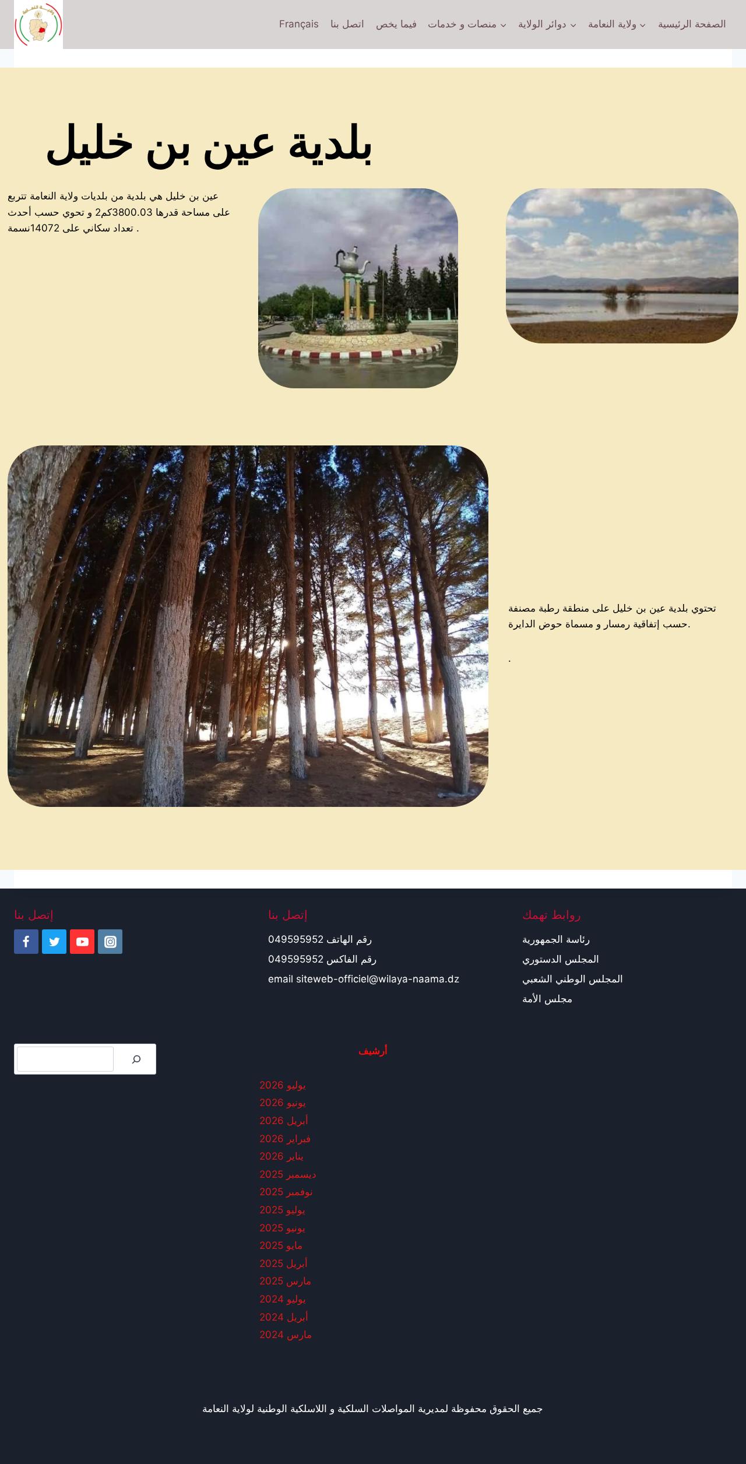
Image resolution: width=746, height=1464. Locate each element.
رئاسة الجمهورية (556, 939)
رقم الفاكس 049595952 (322, 959)
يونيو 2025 (282, 1228)
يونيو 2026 (282, 1102)
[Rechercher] (136, 1059)
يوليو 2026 (282, 1085)
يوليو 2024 (282, 1299)
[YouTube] (82, 941)
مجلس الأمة (547, 999)
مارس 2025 (285, 1281)
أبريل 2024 (283, 1317)
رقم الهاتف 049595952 (320, 939)
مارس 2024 (285, 1334)
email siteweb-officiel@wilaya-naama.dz (363, 979)
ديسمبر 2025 (287, 1174)
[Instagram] (110, 941)
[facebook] (26, 941)
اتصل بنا (347, 24)
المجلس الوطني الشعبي (572, 979)
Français (299, 24)
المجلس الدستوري (560, 959)
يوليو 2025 (282, 1210)
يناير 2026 (281, 1156)
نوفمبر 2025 (286, 1192)
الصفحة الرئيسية (692, 24)
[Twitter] (54, 941)
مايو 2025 (280, 1245)
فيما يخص (396, 24)
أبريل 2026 (283, 1120)
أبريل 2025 (283, 1263)
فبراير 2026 (285, 1138)
